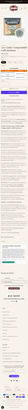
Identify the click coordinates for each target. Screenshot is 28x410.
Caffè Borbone (15, 232)
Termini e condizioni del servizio (10, 336)
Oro (21, 62)
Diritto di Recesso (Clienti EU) (10, 327)
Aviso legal (20, 405)
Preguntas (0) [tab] (20, 278)
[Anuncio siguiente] (25, 1)
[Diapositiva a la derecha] (16, 43)
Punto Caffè (12, 399)
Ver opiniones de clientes (8, 262)
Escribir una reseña (14, 288)
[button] (2, 8)
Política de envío (19, 403)
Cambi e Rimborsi (7, 324)
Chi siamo (5, 330)
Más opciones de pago (14, 95)
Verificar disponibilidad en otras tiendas (10, 102)
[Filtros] (2, 282)
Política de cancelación (14, 407)
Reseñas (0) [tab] (7, 278)
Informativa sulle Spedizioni (9, 321)
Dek (3, 65)
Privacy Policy (6, 312)
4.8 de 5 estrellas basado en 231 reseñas (14, 298)
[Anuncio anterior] (2, 1)
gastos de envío (13, 56)
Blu (15, 62)
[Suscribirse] (23, 371)
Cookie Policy (6, 315)
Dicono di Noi (6, 339)
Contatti (5, 333)
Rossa (9, 62)
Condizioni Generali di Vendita (10, 318)
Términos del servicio (10, 403)
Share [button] (3, 241)
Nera (3, 62)
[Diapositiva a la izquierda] (11, 43)
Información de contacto (12, 405)
